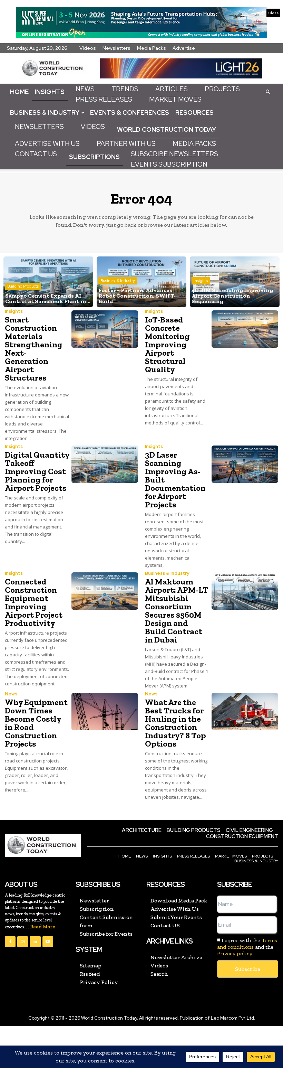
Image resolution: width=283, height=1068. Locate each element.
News (85, 89)
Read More (42, 927)
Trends (124, 89)
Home (19, 92)
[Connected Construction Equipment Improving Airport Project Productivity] (104, 591)
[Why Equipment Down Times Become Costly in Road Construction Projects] (104, 711)
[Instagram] (22, 941)
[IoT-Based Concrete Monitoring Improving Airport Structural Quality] (245, 329)
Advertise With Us (47, 143)
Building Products (23, 286)
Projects (222, 89)
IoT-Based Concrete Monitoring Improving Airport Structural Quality (167, 344)
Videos (87, 48)
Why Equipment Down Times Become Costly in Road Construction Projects (36, 723)
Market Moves (175, 99)
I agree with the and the (247, 947)
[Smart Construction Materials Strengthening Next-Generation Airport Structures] (104, 329)
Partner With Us (126, 143)
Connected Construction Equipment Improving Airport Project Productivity (33, 602)
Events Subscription (169, 164)
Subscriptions (94, 157)
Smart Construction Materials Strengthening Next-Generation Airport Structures (33, 349)
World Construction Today (166, 129)
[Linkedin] (35, 941)
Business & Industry (44, 112)
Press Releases (104, 99)
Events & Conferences (129, 112)
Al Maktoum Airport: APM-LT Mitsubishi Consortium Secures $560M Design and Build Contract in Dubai (176, 611)
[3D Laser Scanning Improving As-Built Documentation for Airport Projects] (245, 464)
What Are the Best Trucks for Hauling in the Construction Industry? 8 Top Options (175, 723)
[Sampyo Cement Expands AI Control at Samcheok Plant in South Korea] (48, 281)
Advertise (184, 48)
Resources (194, 112)
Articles (171, 89)
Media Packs (151, 48)
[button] (268, 91)
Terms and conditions (247, 943)
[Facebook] (10, 941)
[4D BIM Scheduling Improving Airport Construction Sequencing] (235, 281)
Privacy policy (234, 953)
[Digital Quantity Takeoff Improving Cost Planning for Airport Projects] (104, 464)
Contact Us (36, 154)
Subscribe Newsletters (174, 154)
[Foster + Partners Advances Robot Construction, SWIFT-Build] (141, 281)
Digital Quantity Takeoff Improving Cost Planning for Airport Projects (37, 471)
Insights (50, 92)
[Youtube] (47, 941)
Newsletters (116, 48)
